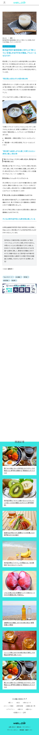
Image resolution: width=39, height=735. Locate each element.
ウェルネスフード (7, 277)
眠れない (29, 709)
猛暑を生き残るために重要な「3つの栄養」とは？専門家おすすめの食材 (19, 534)
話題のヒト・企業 (20, 712)
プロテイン (11, 709)
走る (18, 702)
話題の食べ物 (31, 706)
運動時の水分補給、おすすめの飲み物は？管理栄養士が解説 (19, 624)
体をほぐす (27, 702)
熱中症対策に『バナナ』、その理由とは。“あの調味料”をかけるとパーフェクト (19, 564)
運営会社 (19, 727)
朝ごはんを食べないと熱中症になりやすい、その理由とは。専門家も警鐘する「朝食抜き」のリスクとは (19, 470)
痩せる (20, 709)
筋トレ (11, 702)
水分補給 (18, 277)
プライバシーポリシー (12, 730)
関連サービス (28, 730)
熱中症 (25, 277)
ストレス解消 (9, 706)
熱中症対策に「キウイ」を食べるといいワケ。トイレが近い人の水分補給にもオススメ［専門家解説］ (19, 502)
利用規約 (22, 730)
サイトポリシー (26, 727)
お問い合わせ (12, 727)
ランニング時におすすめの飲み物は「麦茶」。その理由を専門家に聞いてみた (19, 653)
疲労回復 (5, 280)
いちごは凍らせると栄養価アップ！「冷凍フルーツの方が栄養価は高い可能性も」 (19, 594)
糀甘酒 (13, 280)
